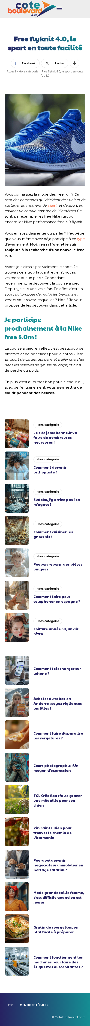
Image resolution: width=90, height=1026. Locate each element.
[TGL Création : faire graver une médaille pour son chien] (17, 799)
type (81, 239)
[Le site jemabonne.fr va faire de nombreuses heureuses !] (17, 433)
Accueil (11, 71)
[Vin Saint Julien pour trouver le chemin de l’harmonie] (17, 831)
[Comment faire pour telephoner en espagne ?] (17, 595)
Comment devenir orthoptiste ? (49, 469)
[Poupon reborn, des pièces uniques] (17, 562)
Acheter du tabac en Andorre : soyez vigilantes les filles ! (57, 703)
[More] (74, 63)
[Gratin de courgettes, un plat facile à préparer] (17, 928)
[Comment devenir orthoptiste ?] (17, 465)
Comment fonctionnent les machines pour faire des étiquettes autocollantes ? (58, 962)
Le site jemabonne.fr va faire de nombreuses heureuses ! (55, 437)
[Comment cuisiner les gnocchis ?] (17, 530)
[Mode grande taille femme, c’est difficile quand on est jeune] (17, 896)
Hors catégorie (29, 71)
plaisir (53, 205)
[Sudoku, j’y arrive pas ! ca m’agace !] (17, 498)
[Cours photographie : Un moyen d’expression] (17, 767)
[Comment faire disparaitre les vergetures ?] (17, 734)
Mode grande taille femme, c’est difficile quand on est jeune (58, 897)
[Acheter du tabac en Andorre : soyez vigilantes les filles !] (17, 702)
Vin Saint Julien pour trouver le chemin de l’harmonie (52, 832)
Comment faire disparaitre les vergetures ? (58, 735)
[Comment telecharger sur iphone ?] (17, 670)
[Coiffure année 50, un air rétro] (17, 627)
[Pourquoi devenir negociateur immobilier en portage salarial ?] (17, 864)
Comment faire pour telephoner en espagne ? (56, 599)
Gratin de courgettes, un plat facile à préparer (55, 929)
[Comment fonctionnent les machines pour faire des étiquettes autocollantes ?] (17, 961)
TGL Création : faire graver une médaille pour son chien (57, 800)
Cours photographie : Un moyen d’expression (55, 768)
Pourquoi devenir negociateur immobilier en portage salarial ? (58, 865)
